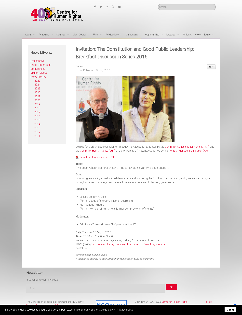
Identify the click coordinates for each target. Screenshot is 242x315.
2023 (37, 88)
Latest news (37, 60)
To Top (208, 302)
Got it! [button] (230, 309)
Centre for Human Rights (174, 302)
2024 (37, 84)
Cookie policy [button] (107, 309)
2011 (37, 136)
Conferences (37, 68)
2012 (37, 132)
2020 (37, 100)
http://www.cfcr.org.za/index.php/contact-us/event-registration (129, 244)
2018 (37, 108)
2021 (37, 96)
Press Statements (40, 64)
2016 (37, 116)
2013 (37, 128)
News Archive (38, 76)
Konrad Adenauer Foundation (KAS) (189, 150)
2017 (37, 112)
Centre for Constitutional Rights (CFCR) (187, 146)
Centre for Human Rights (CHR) (97, 150)
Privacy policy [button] (125, 309)
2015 (37, 120)
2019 (37, 104)
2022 (37, 92)
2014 (37, 124)
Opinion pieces (38, 72)
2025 (37, 80)
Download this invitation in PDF (97, 157)
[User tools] (211, 66)
